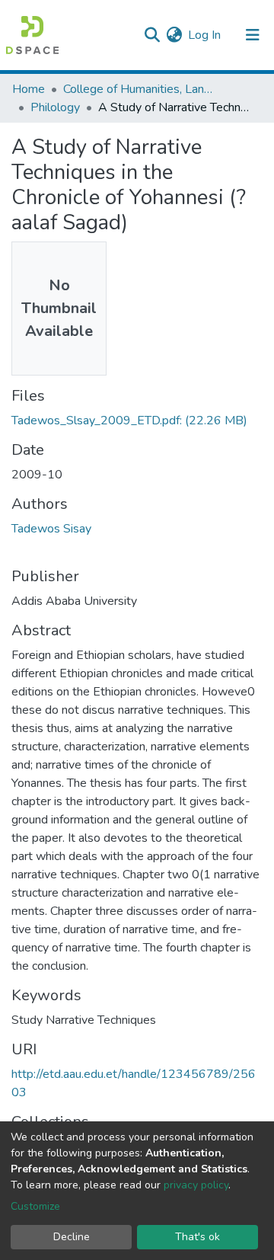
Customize (35, 1206)
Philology (55, 107)
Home (28, 89)
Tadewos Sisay (51, 528)
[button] (173, 35)
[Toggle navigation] (252, 35)
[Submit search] (151, 35)
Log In (205, 35)
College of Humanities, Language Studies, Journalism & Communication (139, 89)
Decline (71, 1237)
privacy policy (196, 1185)
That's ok (197, 1237)
